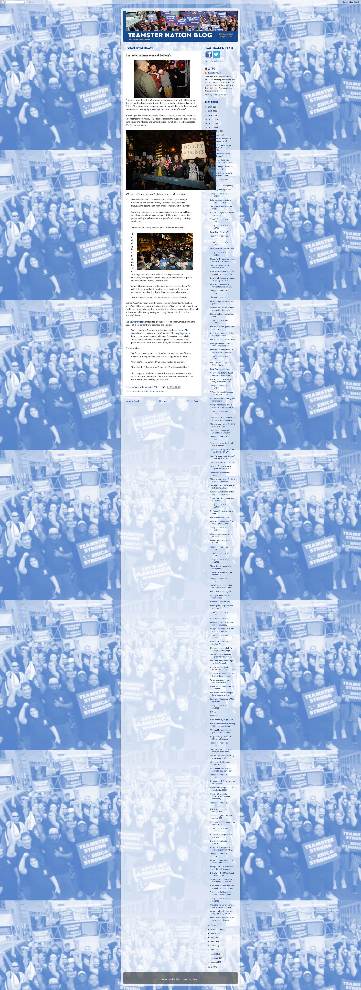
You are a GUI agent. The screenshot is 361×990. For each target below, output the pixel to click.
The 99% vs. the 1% (218, 297)
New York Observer (138, 322)
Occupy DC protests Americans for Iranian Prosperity (220, 796)
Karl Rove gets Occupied (220, 517)
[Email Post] (163, 387)
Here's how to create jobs (220, 592)
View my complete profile (215, 95)
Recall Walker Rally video (220, 369)
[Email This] (168, 387)
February (214, 958)
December (215, 131)
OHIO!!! (213, 716)
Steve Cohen (161, 343)
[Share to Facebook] (176, 387)
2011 (210, 128)
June (213, 942)
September (215, 929)
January (214, 962)
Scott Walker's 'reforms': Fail (222, 249)
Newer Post (132, 401)
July (212, 938)
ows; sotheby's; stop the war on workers (148, 391)
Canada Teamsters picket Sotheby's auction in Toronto (220, 147)
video (143, 125)
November (215, 135)
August (214, 933)
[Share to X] (173, 387)
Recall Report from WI (219, 232)
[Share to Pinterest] (179, 387)
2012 (210, 123)
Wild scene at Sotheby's (220, 619)
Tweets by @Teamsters (214, 61)
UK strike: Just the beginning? (222, 186)
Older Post (192, 401)
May (213, 946)
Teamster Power (214, 73)
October (214, 925)
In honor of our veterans (220, 602)
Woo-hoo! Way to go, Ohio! (222, 720)
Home (162, 401)
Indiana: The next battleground (222, 340)
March (213, 954)
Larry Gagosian (181, 333)
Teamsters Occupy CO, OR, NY (222, 462)
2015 (210, 111)
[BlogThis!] (171, 387)
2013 (210, 119)
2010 (210, 967)
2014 (210, 115)
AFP (127, 194)
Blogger (195, 979)
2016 (210, 107)
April (213, 950)
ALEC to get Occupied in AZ (221, 190)
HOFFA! (213, 712)
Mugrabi (135, 333)
